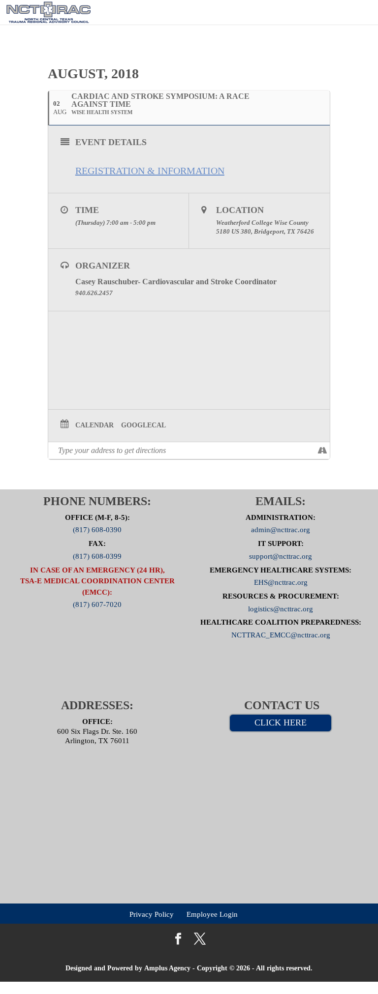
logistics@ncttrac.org (280, 608)
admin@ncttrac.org (280, 530)
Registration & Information (149, 170)
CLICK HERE (280, 722)
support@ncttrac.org (280, 556)
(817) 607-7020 (97, 604)
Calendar (94, 425)
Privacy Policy (151, 914)
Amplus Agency (167, 968)
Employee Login (212, 914)
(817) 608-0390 (97, 530)
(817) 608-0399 (97, 556)
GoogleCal (143, 425)
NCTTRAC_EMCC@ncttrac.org (280, 635)
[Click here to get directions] (322, 450)
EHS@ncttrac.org (281, 582)
